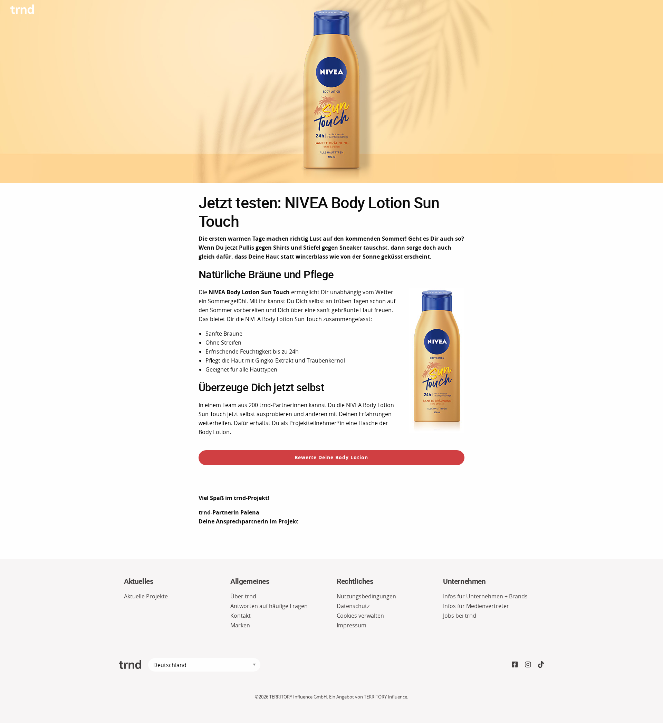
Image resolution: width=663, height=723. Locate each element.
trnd (130, 664)
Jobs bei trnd (459, 615)
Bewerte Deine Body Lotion (331, 457)
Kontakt (240, 615)
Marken (240, 625)
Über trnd (243, 596)
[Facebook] (515, 664)
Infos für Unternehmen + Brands (485, 596)
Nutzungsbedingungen (366, 596)
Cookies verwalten (360, 615)
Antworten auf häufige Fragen (269, 606)
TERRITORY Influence (385, 697)
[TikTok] (541, 664)
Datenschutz (353, 606)
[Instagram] (528, 664)
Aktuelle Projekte (146, 596)
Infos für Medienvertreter (476, 606)
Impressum (351, 625)
